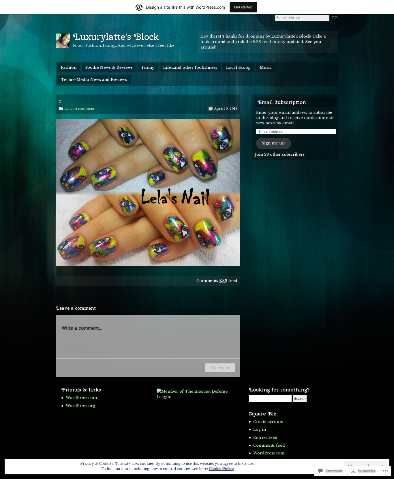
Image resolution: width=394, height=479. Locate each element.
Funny (148, 67)
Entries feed (265, 437)
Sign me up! (274, 143)
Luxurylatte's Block (116, 36)
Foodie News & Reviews (109, 67)
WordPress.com (81, 398)
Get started (243, 7)
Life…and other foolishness (190, 67)
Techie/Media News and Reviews (94, 79)
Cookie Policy (221, 469)
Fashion (68, 67)
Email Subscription (282, 102)
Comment (220, 367)
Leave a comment (79, 109)
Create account (268, 421)
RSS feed (262, 42)
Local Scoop (238, 67)
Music (266, 67)
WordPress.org (80, 406)
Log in (259, 429)
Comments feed (216, 281)
